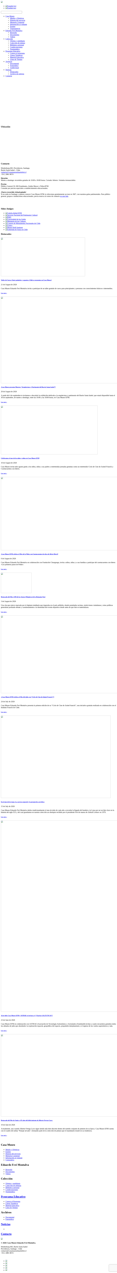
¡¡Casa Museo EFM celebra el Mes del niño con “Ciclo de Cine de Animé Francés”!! (27, 697)
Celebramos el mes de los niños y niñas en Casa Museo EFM (20, 458)
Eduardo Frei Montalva (13, 31)
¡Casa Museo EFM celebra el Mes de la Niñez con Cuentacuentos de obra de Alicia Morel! (29, 554)
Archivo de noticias (17, 74)
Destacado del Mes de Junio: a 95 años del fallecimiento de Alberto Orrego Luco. (27, 1120)
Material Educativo (17, 57)
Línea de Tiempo (16, 59)
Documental (14, 64)
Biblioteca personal (17, 45)
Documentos (14, 35)
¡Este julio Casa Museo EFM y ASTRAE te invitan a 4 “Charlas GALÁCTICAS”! (27, 1015)
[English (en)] (10, 8)
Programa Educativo (12, 51)
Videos (12, 37)
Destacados (14, 72)
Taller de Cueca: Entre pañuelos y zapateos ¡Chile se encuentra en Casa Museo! (26, 280)
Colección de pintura (17, 43)
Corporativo (9, 1160)
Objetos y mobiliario (17, 41)
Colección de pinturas (13, 1186)
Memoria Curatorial (17, 22)
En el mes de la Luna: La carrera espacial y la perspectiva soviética (22, 802)
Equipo (12, 26)
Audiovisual (14, 68)
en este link (64, 196)
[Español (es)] (10, 6)
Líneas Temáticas (16, 55)
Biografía (13, 33)
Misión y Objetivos (17, 18)
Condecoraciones (16, 47)
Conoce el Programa (12, 1201)
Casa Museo (9, 16)
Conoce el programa (17, 53)
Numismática (15, 49)
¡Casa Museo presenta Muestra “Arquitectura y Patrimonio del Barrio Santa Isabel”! (28, 387)
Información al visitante (18, 24)
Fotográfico (14, 66)
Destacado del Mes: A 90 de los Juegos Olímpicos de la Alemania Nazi (23, 597)
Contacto (8, 76)
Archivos (8, 61)
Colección (9, 39)
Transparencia (15, 29)
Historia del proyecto (17, 20)
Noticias (8, 70)
